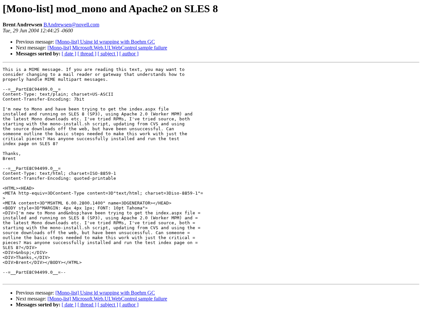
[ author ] (128, 53)
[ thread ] (86, 53)
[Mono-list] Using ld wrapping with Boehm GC (105, 42)
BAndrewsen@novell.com (71, 24)
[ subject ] (108, 53)
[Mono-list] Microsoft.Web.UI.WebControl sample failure (107, 47)
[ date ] (69, 53)
